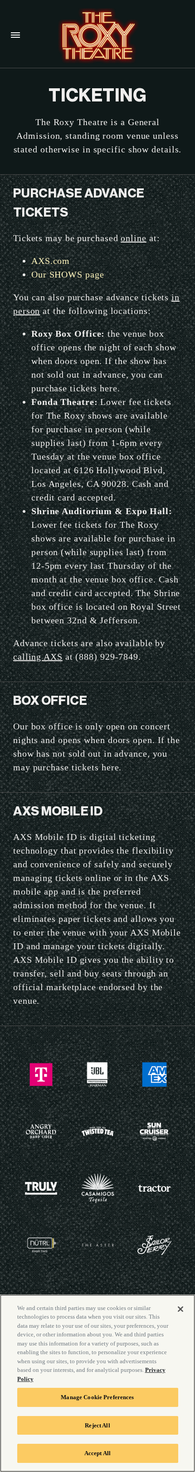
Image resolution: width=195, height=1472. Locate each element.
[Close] (180, 1309)
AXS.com (50, 261)
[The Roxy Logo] (97, 36)
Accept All (97, 1453)
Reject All (97, 1425)
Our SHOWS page (67, 274)
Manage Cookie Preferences (97, 1397)
